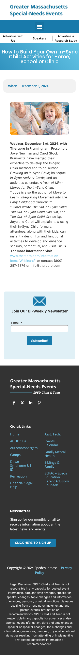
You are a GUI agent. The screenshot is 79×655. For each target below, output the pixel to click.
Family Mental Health (55, 454)
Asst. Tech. (53, 434)
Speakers (39, 38)
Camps (15, 455)
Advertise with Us (13, 38)
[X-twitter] (22, 402)
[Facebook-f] (13, 402)
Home (14, 434)
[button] (39, 26)
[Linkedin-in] (30, 402)
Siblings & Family (52, 464)
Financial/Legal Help (21, 485)
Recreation (18, 476)
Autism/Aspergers (24, 448)
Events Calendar (51, 443)
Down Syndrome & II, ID (21, 465)
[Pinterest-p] (39, 402)
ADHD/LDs (18, 441)
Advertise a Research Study (66, 38)
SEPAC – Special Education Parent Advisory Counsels (57, 479)
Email (16, 323)
